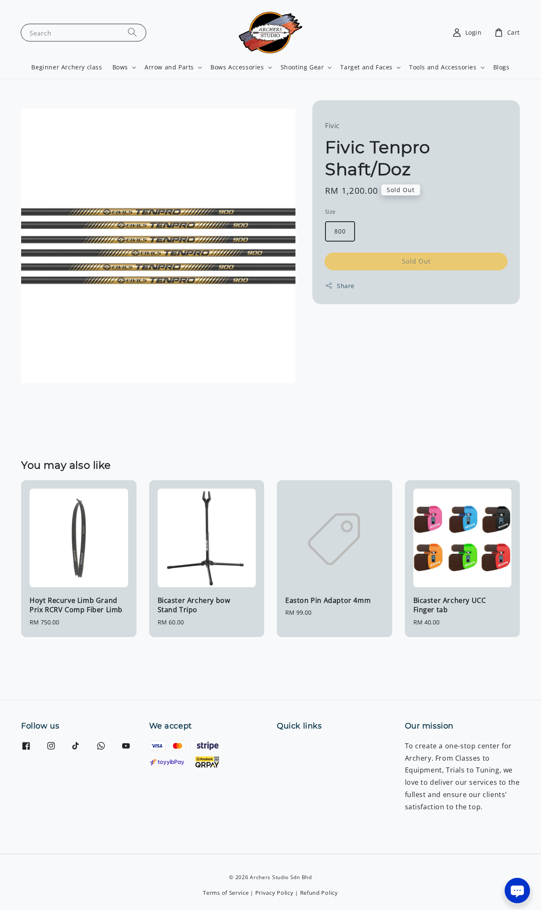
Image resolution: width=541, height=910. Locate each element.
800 (340, 231)
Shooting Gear (302, 67)
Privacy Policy (274, 892)
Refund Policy (319, 892)
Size (330, 211)
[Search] (132, 32)
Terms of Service (226, 892)
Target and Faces (366, 67)
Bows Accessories (237, 67)
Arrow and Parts (169, 67)
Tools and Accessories (443, 67)
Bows (120, 67)
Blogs (501, 67)
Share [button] (346, 286)
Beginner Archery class (66, 67)
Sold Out (416, 261)
